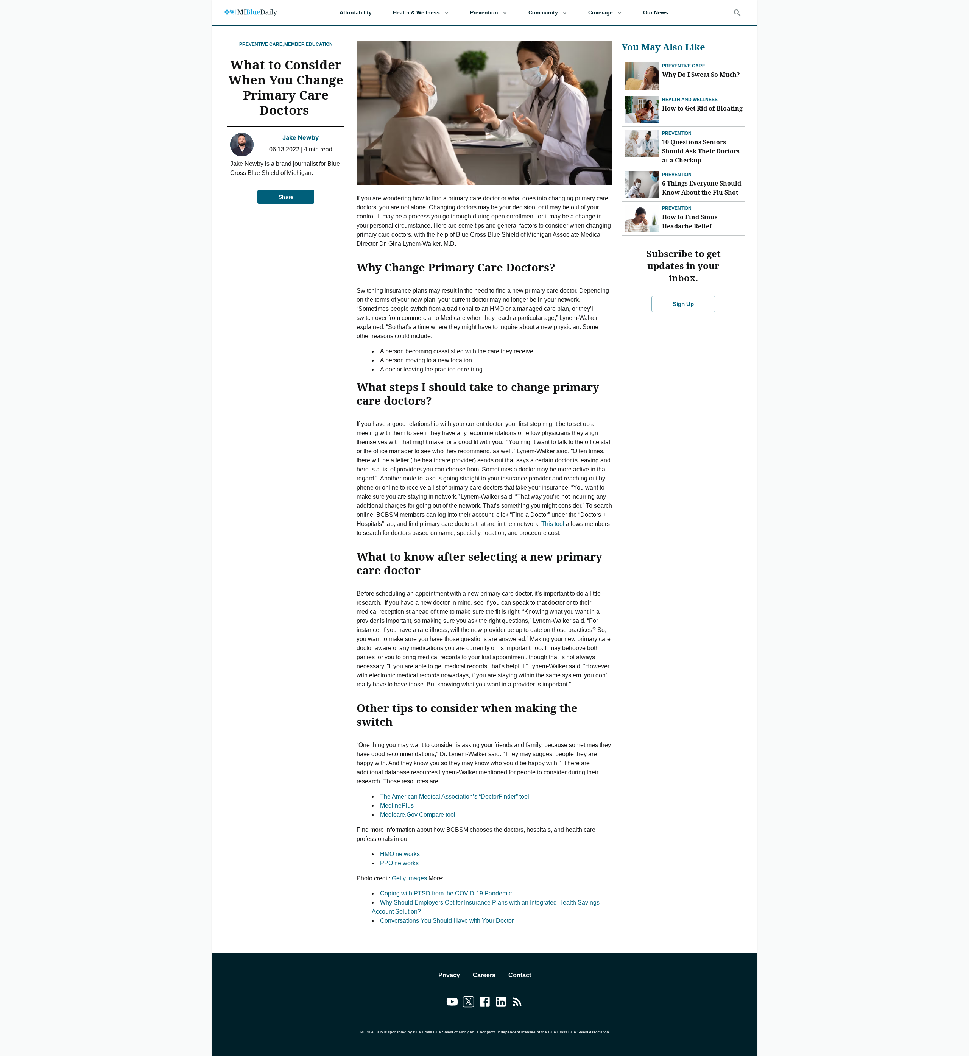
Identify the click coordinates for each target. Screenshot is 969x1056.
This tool (552, 524)
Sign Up (683, 304)
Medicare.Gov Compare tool (417, 814)
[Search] (737, 12)
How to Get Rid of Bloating (702, 108)
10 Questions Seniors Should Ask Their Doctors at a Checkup (701, 151)
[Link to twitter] (468, 1003)
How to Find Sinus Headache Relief (690, 221)
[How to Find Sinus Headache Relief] (642, 218)
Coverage (600, 12)
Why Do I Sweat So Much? (701, 74)
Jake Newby (300, 137)
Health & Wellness (416, 12)
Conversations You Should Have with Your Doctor (447, 920)
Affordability (356, 12)
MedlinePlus (397, 805)
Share (286, 197)
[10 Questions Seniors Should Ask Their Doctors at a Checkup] (642, 143)
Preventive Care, (261, 44)
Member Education (308, 44)
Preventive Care (683, 66)
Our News (655, 12)
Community (543, 12)
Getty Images (409, 878)
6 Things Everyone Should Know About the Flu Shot (701, 188)
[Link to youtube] (452, 1003)
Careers (484, 975)
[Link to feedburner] (517, 1003)
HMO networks (400, 854)
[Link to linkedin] (501, 1003)
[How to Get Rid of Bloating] (642, 109)
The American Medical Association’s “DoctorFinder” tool (454, 796)
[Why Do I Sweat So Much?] (642, 76)
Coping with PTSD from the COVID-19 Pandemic (446, 893)
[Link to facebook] (484, 1003)
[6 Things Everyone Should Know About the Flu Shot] (642, 184)
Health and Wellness (690, 99)
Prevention (484, 12)
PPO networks (399, 863)
